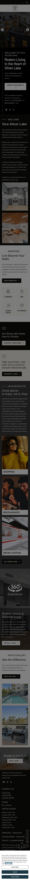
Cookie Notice (9, 863)
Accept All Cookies (15, 876)
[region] (15, 865)
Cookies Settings (15, 867)
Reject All (15, 872)
